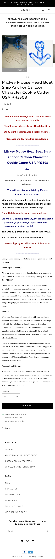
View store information (15, 421)
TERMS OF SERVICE (14, 506)
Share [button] (7, 428)
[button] (5, 10)
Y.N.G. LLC (23, 557)
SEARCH (9, 449)
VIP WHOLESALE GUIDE (15, 512)
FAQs (7, 483)
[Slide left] (22, 77)
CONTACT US (11, 489)
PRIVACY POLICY (13, 500)
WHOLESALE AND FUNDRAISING (20, 467)
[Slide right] (33, 77)
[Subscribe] (47, 531)
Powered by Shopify (35, 557)
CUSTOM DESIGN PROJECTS (18, 461)
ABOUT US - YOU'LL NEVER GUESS (21, 455)
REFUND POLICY (12, 494)
